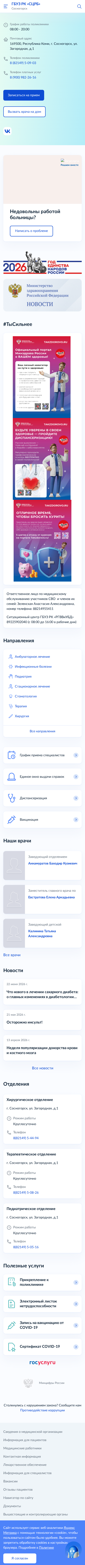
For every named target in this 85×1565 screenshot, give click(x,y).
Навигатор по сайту (18, 1498)
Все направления (42, 731)
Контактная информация (22, 1456)
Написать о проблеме (31, 231)
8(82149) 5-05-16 (26, 1247)
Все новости (42, 1068)
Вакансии (10, 1481)
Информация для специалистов (27, 1473)
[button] (79, 6)
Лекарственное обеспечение (24, 1464)
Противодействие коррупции (42, 1410)
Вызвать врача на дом (24, 111)
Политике (46, 1547)
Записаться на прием (24, 95)
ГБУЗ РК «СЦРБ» (26, 4)
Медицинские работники (22, 1448)
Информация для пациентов (24, 1440)
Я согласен (20, 1558)
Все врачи (11, 955)
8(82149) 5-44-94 (26, 1138)
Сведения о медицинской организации (32, 1431)
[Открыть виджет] (73, 1549)
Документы (12, 1506)
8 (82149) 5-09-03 (23, 63)
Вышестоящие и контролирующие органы (35, 1514)
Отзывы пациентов (18, 1489)
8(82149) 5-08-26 (26, 1192)
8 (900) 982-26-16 (23, 77)
